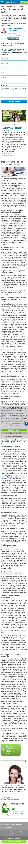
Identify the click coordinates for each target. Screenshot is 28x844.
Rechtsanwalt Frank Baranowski (15, 29)
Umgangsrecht (13, 363)
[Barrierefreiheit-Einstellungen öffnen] (26, 423)
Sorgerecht (15, 136)
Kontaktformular (17, 789)
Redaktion (12, 834)
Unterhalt (8, 137)
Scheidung (8, 223)
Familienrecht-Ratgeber (12, 128)
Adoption (8, 139)
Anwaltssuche (6, 824)
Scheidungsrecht (7, 136)
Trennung (16, 451)
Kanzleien (10, 827)
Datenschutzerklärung (17, 832)
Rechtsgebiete (17, 824)
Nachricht (4, 85)
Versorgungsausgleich (18, 139)
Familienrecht (17, 17)
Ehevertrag (14, 137)
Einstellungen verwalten (14, 433)
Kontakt (4, 834)
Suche (25, 2)
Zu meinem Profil (13, 38)
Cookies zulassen (14, 430)
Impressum (5, 832)
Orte (3, 827)
